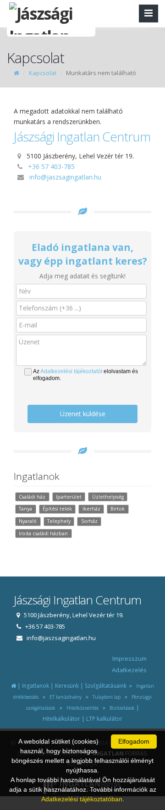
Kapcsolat (42, 73)
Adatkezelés (129, 670)
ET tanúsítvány (64, 697)
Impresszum (129, 658)
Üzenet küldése (82, 413)
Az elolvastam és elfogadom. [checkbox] (85, 374)
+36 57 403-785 (51, 166)
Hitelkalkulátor (61, 719)
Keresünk (67, 686)
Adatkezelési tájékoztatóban (81, 799)
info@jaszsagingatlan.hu (65, 177)
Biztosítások (121, 708)
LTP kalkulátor (104, 719)
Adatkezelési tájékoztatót (71, 371)
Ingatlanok (35, 686)
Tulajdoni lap (105, 697)
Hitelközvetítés (81, 708)
